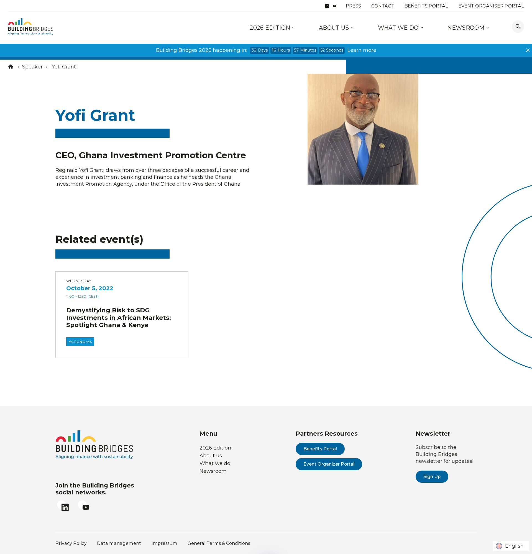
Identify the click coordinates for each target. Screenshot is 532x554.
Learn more (361, 50)
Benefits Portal (426, 6)
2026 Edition (270, 27)
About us (335, 27)
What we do (399, 27)
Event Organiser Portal (491, 6)
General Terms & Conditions (219, 543)
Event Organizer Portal (328, 464)
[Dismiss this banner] (528, 50)
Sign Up (432, 476)
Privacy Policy (71, 543)
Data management (119, 543)
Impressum (164, 543)
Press (353, 6)
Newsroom (466, 27)
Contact (382, 6)
